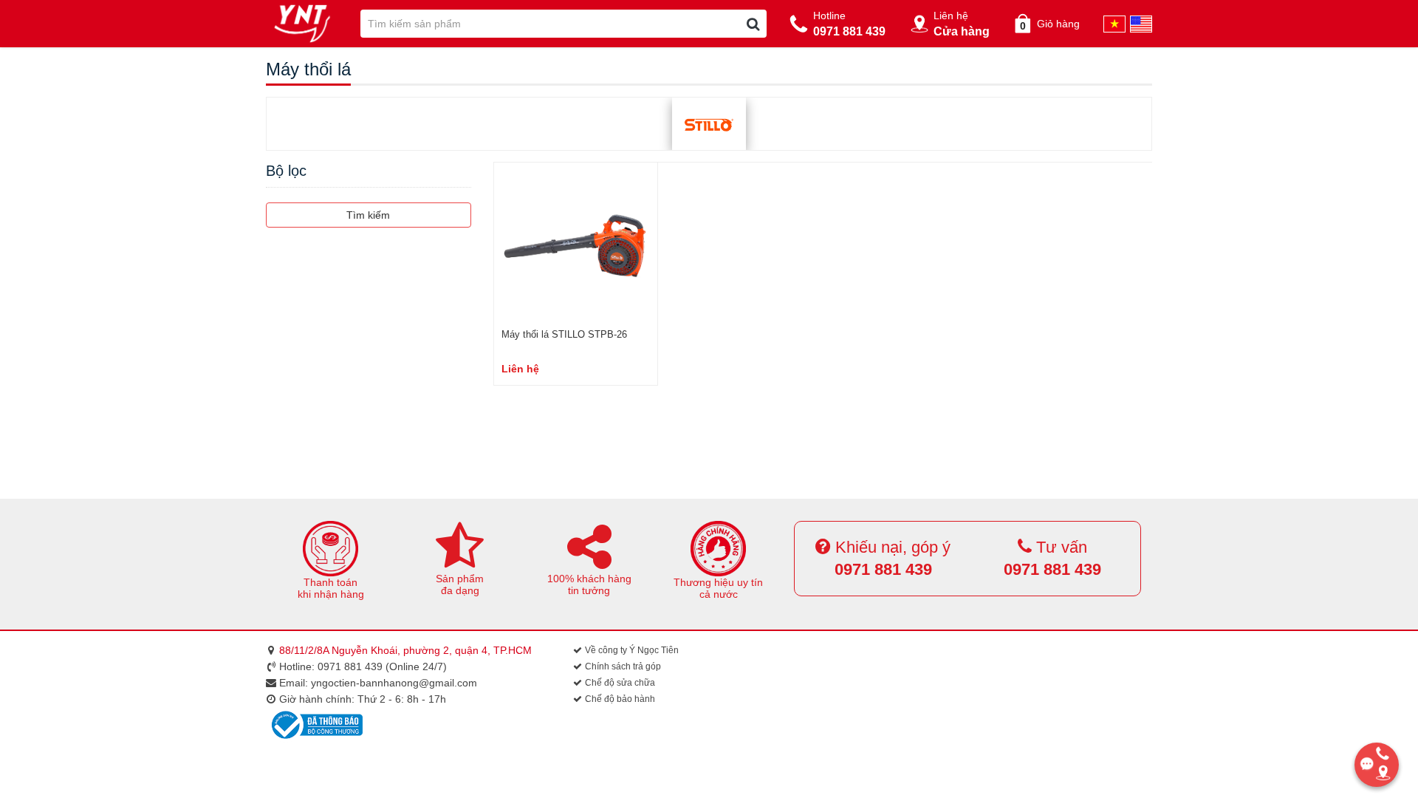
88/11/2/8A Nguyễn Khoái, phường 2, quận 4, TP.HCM (405, 650)
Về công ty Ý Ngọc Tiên (631, 650)
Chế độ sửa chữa (619, 683)
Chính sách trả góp (622, 666)
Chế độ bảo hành (619, 699)
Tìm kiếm (368, 215)
